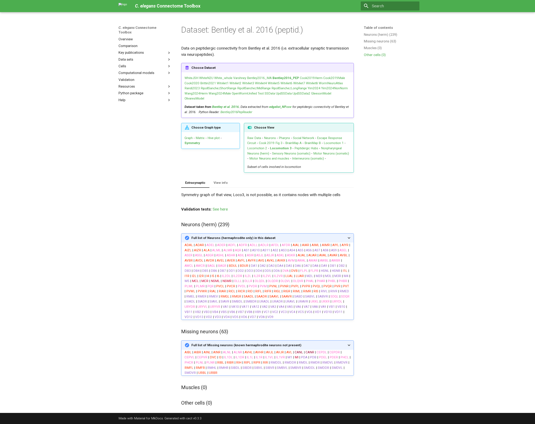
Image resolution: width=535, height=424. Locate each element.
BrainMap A (293, 143)
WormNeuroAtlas (331, 83)
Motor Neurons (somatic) (331, 153)
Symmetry (192, 143)
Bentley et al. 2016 (225, 107)
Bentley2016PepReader (236, 112)
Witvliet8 (312, 83)
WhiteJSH (191, 78)
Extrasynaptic (195, 183)
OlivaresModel (194, 98)
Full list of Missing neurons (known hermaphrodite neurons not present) (246, 345)
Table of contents (378, 28)
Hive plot (214, 138)
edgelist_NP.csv (280, 107)
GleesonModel (321, 93)
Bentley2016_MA (259, 78)
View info (221, 183)
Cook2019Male (334, 78)
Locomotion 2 (257, 148)
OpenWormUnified (244, 93)
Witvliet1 (223, 83)
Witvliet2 (235, 83)
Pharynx (284, 138)
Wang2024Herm (196, 93)
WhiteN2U (206, 78)
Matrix (200, 138)
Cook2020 (192, 83)
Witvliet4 (261, 83)
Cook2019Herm (311, 78)
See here (220, 209)
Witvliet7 (299, 83)
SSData (270, 93)
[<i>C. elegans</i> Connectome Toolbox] (123, 6)
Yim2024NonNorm (334, 88)
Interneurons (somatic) (308, 158)
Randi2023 (192, 88)
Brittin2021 (208, 83)
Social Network (303, 138)
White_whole (223, 78)
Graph (189, 138)
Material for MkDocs (148, 418)
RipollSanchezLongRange (289, 88)
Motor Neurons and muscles (269, 158)
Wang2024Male (220, 93)
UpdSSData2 (301, 93)
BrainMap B (312, 143)
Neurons (270, 138)
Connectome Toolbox (137, 30)
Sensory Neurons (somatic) (291, 153)
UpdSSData (284, 93)
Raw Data (254, 138)
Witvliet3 (248, 83)
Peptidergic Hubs (306, 148)
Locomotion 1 (334, 143)
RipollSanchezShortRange (218, 88)
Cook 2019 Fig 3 (270, 143)
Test (261, 93)
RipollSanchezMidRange (254, 88)
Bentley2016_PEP (286, 78)
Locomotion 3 (281, 148)
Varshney (239, 78)
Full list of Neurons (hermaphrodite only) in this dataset (233, 238)
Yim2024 (314, 88)
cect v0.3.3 (193, 418)
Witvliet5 (274, 83)
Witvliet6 (286, 83)
